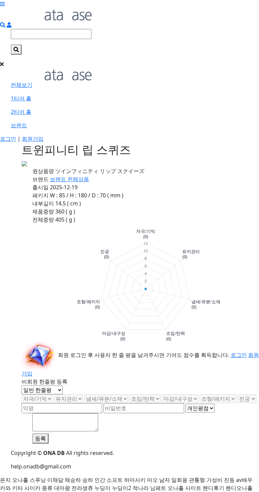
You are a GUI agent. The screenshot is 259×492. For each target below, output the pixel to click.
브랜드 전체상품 (69, 179)
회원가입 (33, 138)
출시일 (40, 187)
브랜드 (19, 125)
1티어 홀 (21, 98)
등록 (40, 438)
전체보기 (21, 85)
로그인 (8, 138)
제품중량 (43, 211)
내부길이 (43, 203)
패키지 (40, 195)
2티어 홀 (21, 112)
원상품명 (43, 171)
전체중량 (43, 219)
